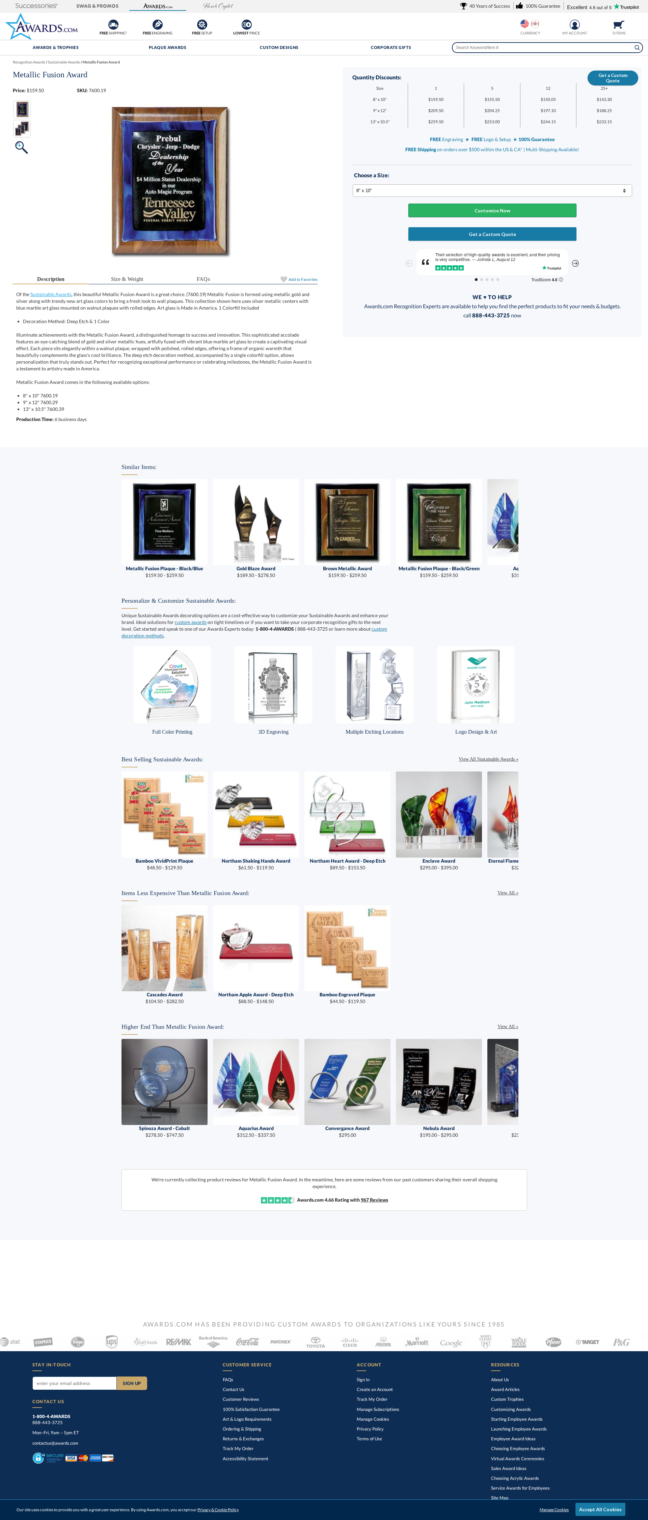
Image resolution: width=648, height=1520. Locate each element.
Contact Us (233, 1389)
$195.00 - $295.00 (439, 1131)
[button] (36, 6)
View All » (507, 892)
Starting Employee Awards (517, 1419)
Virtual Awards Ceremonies (517, 1458)
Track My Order (238, 1448)
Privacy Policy (370, 1429)
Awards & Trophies (56, 47)
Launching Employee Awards (519, 1429)
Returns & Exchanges (243, 1438)
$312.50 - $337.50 (256, 1131)
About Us (500, 1379)
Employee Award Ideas (513, 1438)
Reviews (374, 1200)
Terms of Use (369, 1438)
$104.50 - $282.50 (164, 998)
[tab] (51, 279)
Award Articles (505, 1389)
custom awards (191, 622)
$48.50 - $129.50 (164, 864)
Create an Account (375, 1389)
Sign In (363, 1379)
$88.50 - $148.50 (256, 998)
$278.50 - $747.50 (164, 1131)
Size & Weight (127, 279)
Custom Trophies (507, 1399)
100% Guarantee (251, 1409)
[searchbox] (547, 47)
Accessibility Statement (245, 1458)
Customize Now (492, 210)
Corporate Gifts (391, 47)
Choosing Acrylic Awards (515, 1478)
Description (51, 279)
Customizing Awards (511, 1409)
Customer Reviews (241, 1399)
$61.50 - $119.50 (256, 864)
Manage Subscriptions (378, 1409)
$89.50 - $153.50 (347, 864)
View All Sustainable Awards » (488, 759)
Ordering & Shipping (242, 1429)
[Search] (637, 47)
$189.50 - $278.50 (256, 572)
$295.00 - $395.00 (439, 864)
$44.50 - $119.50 (347, 998)
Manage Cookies (373, 1419)
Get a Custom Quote (612, 78)
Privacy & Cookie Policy (217, 1509)
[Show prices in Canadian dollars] (535, 24)
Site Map (499, 1497)
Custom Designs (279, 47)
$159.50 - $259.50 (164, 572)
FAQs (203, 279)
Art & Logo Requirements (247, 1419)
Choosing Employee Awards (518, 1448)
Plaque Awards (168, 47)
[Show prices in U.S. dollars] (524, 24)
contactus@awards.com (55, 1443)
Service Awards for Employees (520, 1488)
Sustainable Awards (51, 294)
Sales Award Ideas (508, 1468)
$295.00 (347, 1131)
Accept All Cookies (600, 1509)
